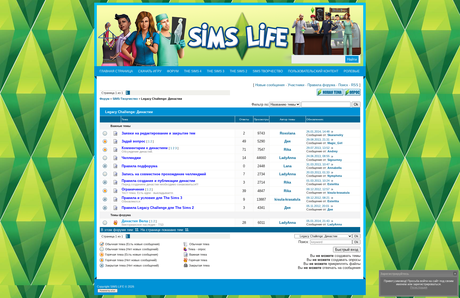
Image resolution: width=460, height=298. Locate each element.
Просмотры (261, 119)
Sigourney (334, 159)
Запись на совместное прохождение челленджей (164, 174)
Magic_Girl (334, 143)
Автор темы (287, 119)
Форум (104, 98)
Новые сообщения (270, 85)
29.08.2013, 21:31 (318, 139)
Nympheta (334, 175)
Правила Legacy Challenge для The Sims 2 (158, 208)
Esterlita (333, 184)
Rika (287, 150)
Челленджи (131, 158)
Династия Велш (135, 221)
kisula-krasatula (338, 192)
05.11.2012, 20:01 (317, 206)
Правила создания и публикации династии (158, 181)
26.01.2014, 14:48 (318, 131)
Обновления (314, 119)
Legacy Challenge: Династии (161, 98)
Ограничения (133, 189)
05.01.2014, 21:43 (318, 220)
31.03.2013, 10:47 (318, 164)
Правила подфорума (139, 166)
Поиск (343, 85)
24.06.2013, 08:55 (318, 156)
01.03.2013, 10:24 (318, 180)
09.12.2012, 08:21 (318, 197)
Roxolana (287, 133)
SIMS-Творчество (125, 98)
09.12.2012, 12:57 (318, 189)
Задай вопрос (133, 141)
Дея (287, 141)
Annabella (334, 167)
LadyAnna (287, 158)
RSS (354, 85)
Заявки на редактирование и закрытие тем (158, 133)
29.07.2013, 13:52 (318, 147)
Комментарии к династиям (145, 148)
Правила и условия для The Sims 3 (152, 198)
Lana (287, 166)
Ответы (244, 119)
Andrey (332, 151)
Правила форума (321, 85)
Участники (296, 85)
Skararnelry (335, 135)
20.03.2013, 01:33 (318, 172)
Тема (125, 119)
